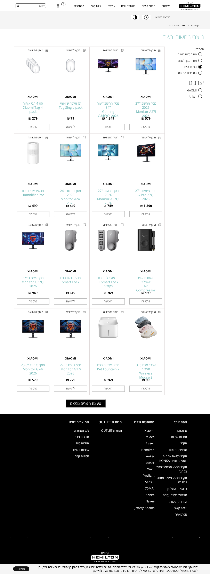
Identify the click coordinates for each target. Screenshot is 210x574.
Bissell (149, 443)
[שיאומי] (199, 537)
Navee (150, 501)
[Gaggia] (10, 537)
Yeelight (148, 475)
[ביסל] (172, 537)
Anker (150, 456)
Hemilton (147, 450)
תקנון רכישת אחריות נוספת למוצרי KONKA (173, 458)
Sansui (149, 482)
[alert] (105, 569)
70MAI (149, 488)
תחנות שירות (179, 437)
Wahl (150, 469)
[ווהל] (81, 537)
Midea (150, 437)
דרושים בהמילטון (177, 489)
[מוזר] (108, 537)
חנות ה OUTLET (111, 430)
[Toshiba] (36, 537)
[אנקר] (190, 537)
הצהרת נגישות (178, 502)
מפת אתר (181, 514)
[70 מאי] (145, 537)
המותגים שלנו (128, 6)
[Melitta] (27, 537)
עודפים (111, 6)
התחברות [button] (79, 6)
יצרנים (196, 83)
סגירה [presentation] (21, 569)
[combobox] (31, 5)
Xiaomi (149, 430)
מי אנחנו (165, 6)
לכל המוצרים (81, 430)
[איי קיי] (126, 537)
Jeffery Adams (144, 508)
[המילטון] (163, 537)
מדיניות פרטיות (178, 450)
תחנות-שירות (148, 6)
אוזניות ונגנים (81, 450)
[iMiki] (54, 537)
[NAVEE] (99, 537)
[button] (200, 54)
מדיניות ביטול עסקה (175, 495)
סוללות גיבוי (82, 437)
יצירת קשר (96, 6)
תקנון (183, 443)
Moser (149, 463)
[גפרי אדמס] (90, 537)
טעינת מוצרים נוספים (85, 403)
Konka (150, 495)
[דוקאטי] (63, 537)
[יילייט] (135, 537)
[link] (57, 5)
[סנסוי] (154, 537)
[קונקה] (117, 537)
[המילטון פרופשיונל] (72, 537)
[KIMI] (45, 537)
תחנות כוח (82, 443)
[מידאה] (181, 537)
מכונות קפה (81, 456)
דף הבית (195, 25)
